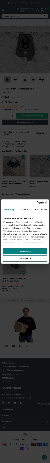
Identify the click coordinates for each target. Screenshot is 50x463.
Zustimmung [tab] (9, 210)
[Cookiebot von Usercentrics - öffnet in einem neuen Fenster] (36, 202)
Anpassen (23, 258)
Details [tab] (25, 210)
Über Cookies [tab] (41, 210)
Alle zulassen (24, 251)
